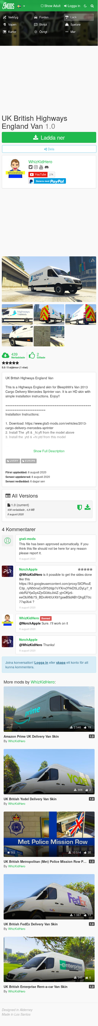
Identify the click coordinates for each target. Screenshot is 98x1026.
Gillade (41, 357)
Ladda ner (52, 137)
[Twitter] (30, 166)
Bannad (45, 618)
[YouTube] (41, 166)
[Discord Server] (46, 166)
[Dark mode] (85, 5)
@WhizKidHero (30, 574)
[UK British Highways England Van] (49, 279)
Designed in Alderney (17, 1009)
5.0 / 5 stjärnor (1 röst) (15, 367)
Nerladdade (18, 357)
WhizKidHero (40, 162)
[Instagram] (36, 166)
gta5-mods (27, 538)
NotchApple (28, 569)
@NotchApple (30, 623)
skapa (60, 662)
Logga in (41, 662)
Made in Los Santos (16, 1014)
